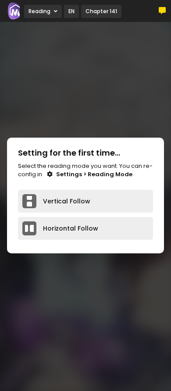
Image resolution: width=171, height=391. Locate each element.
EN (71, 11)
